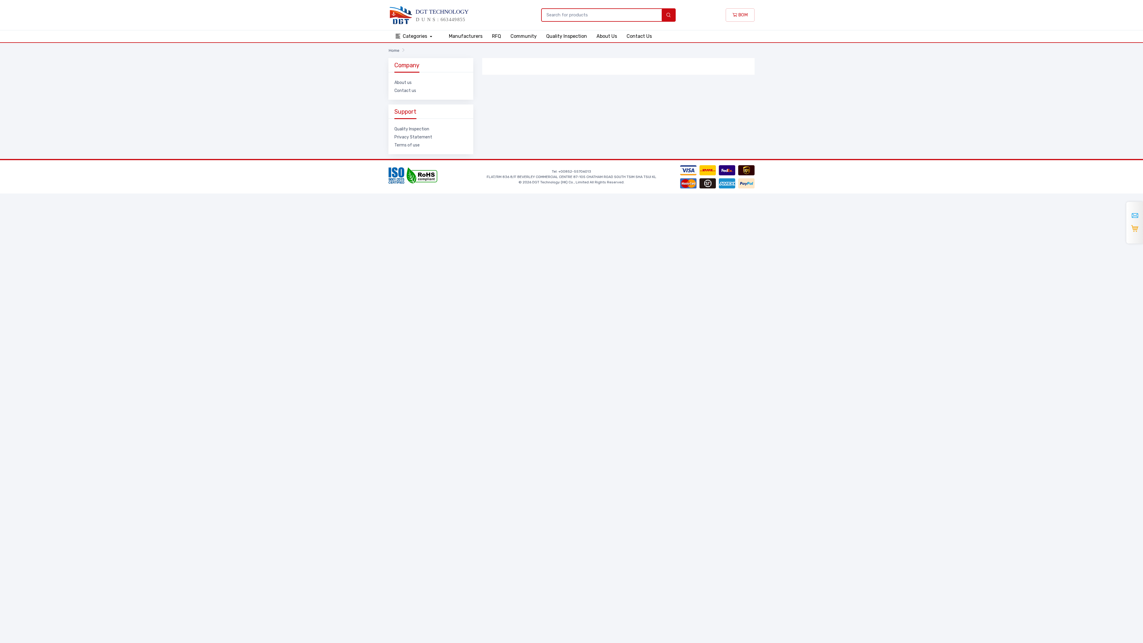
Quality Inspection (566, 36)
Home (394, 50)
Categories (415, 36)
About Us (607, 36)
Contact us (405, 90)
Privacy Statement (413, 137)
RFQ (496, 36)
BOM (742, 15)
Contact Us (639, 36)
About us (403, 82)
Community (523, 36)
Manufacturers (466, 36)
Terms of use (407, 145)
